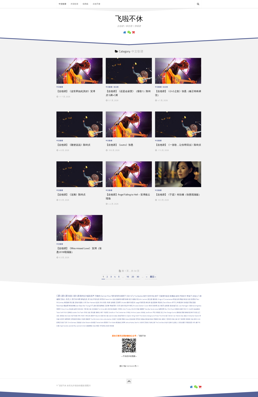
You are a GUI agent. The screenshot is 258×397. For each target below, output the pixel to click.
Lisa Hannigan (183, 306)
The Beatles (138, 296)
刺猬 (123, 299)
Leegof (137, 302)
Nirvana (135, 306)
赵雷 (177, 296)
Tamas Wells (100, 322)
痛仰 (128, 302)
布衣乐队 (80, 309)
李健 (111, 306)
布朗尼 (158, 312)
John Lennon (143, 299)
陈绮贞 (83, 296)
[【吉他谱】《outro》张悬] (129, 124)
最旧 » (153, 276)
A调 (77, 296)
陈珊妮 (172, 296)
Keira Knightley (196, 306)
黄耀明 (142, 309)
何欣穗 (111, 326)
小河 (84, 302)
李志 (153, 296)
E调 (66, 296)
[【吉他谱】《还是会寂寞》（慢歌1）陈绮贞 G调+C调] (129, 71)
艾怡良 (146, 322)
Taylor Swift (60, 312)
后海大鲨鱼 (79, 302)
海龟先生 (83, 299)
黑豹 (123, 319)
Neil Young (86, 306)
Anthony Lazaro (136, 312)
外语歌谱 (74, 4)
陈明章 (183, 319)
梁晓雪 (88, 319)
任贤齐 (62, 319)
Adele (127, 319)
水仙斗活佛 (168, 322)
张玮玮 (117, 296)
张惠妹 (142, 319)
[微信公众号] (129, 32)
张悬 (70, 296)
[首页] (124, 32)
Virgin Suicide (64, 326)
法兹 (88, 312)
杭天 (130, 299)
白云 (198, 319)
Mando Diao (179, 316)
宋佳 (85, 312)
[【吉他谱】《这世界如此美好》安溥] (79, 71)
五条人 (63, 299)
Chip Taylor (80, 312)
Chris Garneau (72, 322)
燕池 (171, 306)
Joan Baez (79, 306)
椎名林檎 (72, 306)
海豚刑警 (161, 309)
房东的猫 (132, 319)
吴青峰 (176, 309)
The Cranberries (121, 312)
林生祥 (148, 302)
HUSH (137, 316)
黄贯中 (93, 316)
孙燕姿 (186, 302)
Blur (166, 309)
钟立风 (88, 316)
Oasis (94, 326)
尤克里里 (95, 309)
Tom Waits (112, 322)
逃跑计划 (135, 299)
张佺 (159, 319)
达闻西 (113, 302)
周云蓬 (71, 302)
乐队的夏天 (182, 322)
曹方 (115, 306)
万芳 (118, 306)
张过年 (126, 306)
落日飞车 (64, 322)
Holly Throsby (127, 309)
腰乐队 (155, 299)
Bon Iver (173, 316)
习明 (85, 309)
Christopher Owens (193, 316)
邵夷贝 (58, 322)
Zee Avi (137, 322)
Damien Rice (106, 296)
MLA (65, 312)
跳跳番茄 (89, 326)
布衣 (150, 306)
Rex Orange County (170, 312)
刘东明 (154, 306)
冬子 (179, 319)
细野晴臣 (68, 319)
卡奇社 (128, 312)
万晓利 (97, 296)
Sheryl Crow (65, 309)
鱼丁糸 (168, 316)
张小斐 (106, 316)
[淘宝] (133, 32)
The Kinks (162, 316)
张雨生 (62, 316)
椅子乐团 (194, 312)
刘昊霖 (119, 319)
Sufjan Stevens (86, 322)
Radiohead (59, 306)
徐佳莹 (93, 322)
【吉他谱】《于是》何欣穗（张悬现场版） (178, 194)
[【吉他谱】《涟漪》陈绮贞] (79, 174)
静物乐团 (188, 312)
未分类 (116, 87)
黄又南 (110, 309)
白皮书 (191, 309)
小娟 (190, 306)
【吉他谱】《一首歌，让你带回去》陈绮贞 (178, 144)
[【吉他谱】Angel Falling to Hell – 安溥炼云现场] (129, 174)
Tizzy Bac (147, 309)
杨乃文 (175, 306)
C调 (58, 295)
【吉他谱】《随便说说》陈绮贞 (73, 144)
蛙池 (185, 299)
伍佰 (189, 299)
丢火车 (133, 309)
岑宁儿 (174, 302)
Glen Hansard (91, 302)
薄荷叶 (58, 309)
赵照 (75, 309)
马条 (192, 319)
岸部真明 (74, 319)
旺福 (174, 299)
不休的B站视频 (129, 356)
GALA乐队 (103, 302)
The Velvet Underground (147, 316)
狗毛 (131, 306)
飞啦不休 (129, 19)
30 (138, 276)
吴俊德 (79, 322)
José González (113, 316)
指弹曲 (85, 4)
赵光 (97, 302)
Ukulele (123, 302)
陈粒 (151, 319)
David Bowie (167, 302)
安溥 (149, 296)
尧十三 (186, 309)
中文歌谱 (62, 4)
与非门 (83, 316)
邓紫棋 (155, 319)
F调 (112, 296)
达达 (114, 299)
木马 (193, 322)
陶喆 (181, 299)
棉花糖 (66, 302)
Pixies (157, 316)
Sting (133, 316)
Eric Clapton (127, 316)
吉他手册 (96, 4)
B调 (78, 299)
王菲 (128, 296)
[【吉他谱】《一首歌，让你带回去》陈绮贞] (178, 124)
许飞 (92, 306)
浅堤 (185, 316)
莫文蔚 (150, 299)
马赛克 (106, 312)
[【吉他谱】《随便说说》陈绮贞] (79, 124)
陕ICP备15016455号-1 (129, 366)
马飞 (132, 296)
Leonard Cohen (81, 326)
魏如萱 (66, 306)
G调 (62, 296)
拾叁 (122, 306)
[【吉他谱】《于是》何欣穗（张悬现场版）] (178, 174)
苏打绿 (74, 299)
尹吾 (154, 312)
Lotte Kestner (107, 319)
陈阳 (83, 319)
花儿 (162, 312)
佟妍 (108, 302)
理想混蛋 (189, 322)
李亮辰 (138, 319)
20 (133, 276)
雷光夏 (93, 312)
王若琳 (106, 306)
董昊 (97, 326)
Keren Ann (108, 299)
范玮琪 (168, 319)
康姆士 (98, 312)
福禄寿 (118, 299)
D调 (74, 296)
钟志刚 (71, 309)
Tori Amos (101, 309)
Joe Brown (149, 312)
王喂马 (120, 309)
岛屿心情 (152, 322)
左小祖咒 (161, 306)
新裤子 (123, 296)
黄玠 (195, 319)
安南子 (114, 319)
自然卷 (166, 306)
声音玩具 (96, 299)
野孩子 (189, 296)
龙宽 (107, 326)
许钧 (79, 316)
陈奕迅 (142, 302)
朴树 (126, 299)
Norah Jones (154, 309)
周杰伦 (160, 302)
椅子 (102, 312)
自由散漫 (197, 309)
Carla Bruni (112, 312)
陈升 (145, 296)
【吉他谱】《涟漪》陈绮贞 (70, 194)
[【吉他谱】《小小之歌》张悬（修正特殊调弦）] (178, 71)
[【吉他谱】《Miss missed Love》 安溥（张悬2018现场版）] (79, 228)
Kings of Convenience (165, 299)
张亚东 (132, 302)
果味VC (79, 319)
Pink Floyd (171, 309)
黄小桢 (89, 309)
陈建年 (115, 309)
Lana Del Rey (72, 326)
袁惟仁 (164, 319)
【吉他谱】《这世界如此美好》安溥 (75, 91)
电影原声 (90, 296)
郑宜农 (102, 299)
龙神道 (69, 312)
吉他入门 (195, 296)
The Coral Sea (159, 322)
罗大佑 (90, 299)
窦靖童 (179, 312)
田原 (102, 316)
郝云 (106, 309)
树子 (157, 296)
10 (127, 276)
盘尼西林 (154, 302)
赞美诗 (106, 322)
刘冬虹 (143, 312)
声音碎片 (182, 296)
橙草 (123, 322)
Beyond (97, 316)
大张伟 (141, 322)
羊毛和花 (103, 326)
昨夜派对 (180, 302)
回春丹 (181, 309)
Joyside (74, 312)
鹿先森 (147, 319)
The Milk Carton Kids (96, 319)
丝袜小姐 (174, 319)
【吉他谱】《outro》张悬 (119, 144)
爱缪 (182, 312)
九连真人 (175, 322)
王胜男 (118, 302)
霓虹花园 (192, 302)
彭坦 (178, 299)
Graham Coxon (143, 306)
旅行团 (96, 306)
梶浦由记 (119, 322)
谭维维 (188, 319)
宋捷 (137, 309)
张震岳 (193, 299)
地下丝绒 (74, 316)
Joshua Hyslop (130, 322)
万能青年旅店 (164, 296)
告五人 (68, 299)
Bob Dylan (68, 316)
